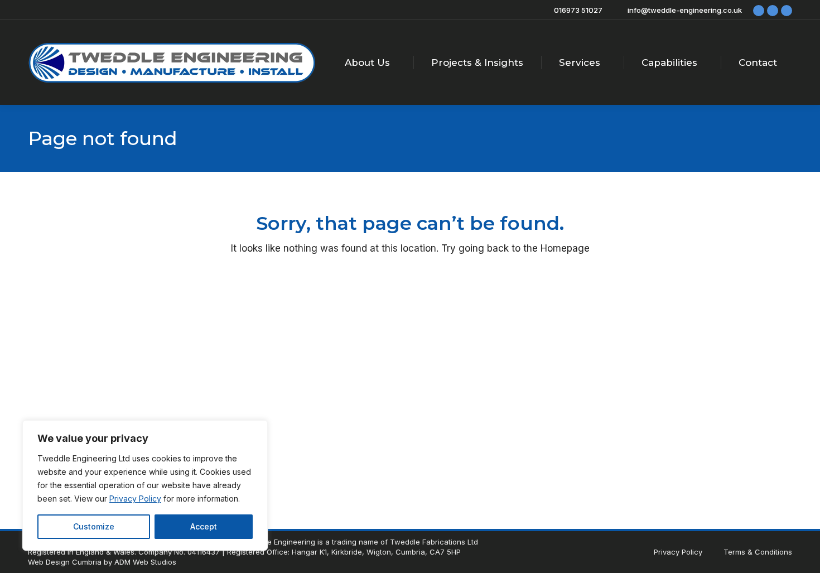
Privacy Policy (135, 498)
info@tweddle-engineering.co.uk (685, 10)
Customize (93, 526)
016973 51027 (578, 10)
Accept (203, 526)
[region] (145, 485)
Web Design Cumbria (65, 561)
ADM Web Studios (145, 561)
